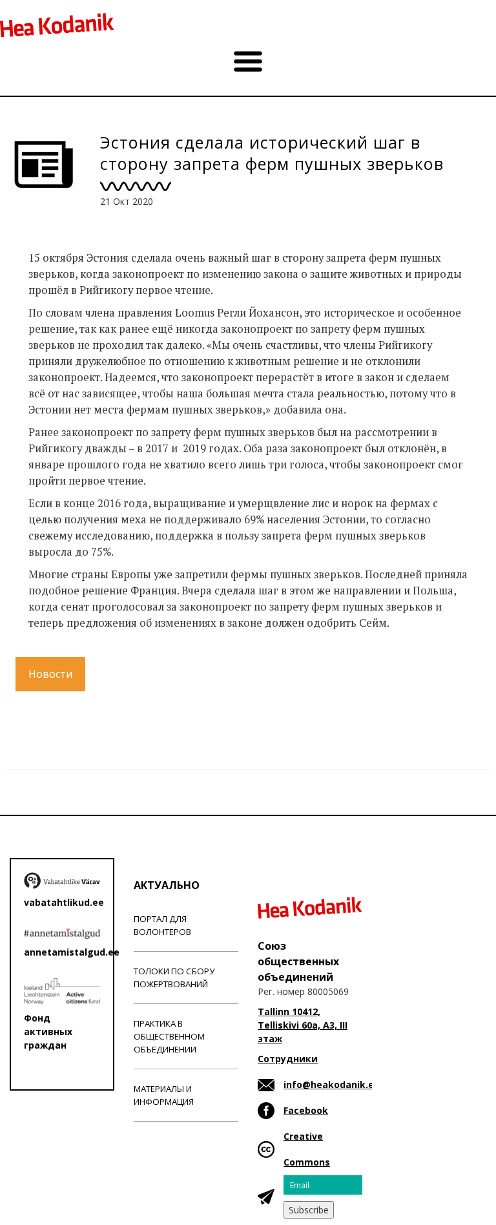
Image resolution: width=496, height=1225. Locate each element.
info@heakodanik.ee (332, 1084)
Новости (50, 674)
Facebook (306, 1110)
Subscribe (309, 1210)
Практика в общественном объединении (169, 1036)
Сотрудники (288, 1058)
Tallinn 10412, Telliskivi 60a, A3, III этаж (302, 1025)
